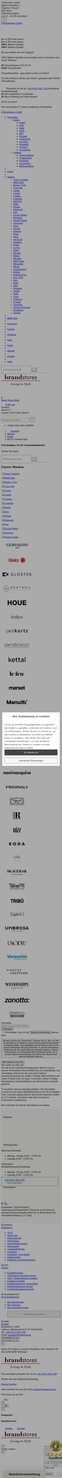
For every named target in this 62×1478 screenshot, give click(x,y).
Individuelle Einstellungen (31, 760)
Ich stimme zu (31, 752)
